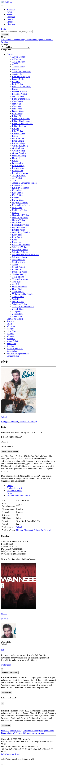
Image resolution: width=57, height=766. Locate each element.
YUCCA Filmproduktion (23, 306)
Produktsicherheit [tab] (14, 488)
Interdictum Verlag (20, 173)
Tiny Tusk (16, 282)
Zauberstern (17, 314)
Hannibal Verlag (19, 155)
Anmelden (39, 733)
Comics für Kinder (15, 319)
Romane (10, 321)
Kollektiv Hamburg (20, 188)
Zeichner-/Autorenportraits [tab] (18, 495)
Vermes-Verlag (18, 296)
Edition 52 (16, 116)
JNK (14, 180)
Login (3, 29)
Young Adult (12, 341)
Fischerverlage (18, 143)
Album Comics (18, 57)
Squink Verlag (18, 267)
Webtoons (11, 338)
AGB (14, 733)
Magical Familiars (20, 202)
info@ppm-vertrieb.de (10, 754)
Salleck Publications (21, 244)
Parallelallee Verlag (20, 225)
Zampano (16, 311)
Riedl (14, 240)
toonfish (15, 284)
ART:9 (15, 64)
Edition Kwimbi (19, 126)
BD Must (16, 81)
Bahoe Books (18, 79)
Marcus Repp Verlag (21, 205)
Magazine (11, 326)
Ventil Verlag (18, 291)
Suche (4, 31)
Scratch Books (18, 259)
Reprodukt (16, 235)
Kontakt (21, 733)
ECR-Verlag (17, 113)
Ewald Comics (18, 133)
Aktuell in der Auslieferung (13, 39)
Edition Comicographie (22, 121)
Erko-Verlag (17, 131)
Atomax (15, 69)
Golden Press (18, 148)
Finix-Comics (18, 141)
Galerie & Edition (20, 146)
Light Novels (12, 331)
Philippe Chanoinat (9, 421)
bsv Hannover (18, 96)
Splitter (15, 264)
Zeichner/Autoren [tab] (14, 490)
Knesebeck (17, 185)
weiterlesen (6, 665)
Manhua (10, 336)
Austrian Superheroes (21, 71)
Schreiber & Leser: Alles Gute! (25, 254)
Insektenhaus (18, 168)
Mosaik (15, 212)
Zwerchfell (17, 316)
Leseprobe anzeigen (10, 451)
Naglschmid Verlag (20, 215)
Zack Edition (18, 309)
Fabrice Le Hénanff (28, 421)
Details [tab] (10, 485)
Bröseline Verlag (19, 94)
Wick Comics (18, 301)
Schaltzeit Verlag (19, 247)
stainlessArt (17, 269)
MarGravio (17, 207)
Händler (10, 19)
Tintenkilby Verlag (20, 279)
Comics (10, 54)
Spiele (9, 324)
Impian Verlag (18, 165)
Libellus (15, 198)
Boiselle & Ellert (19, 91)
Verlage (10, 22)
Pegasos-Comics (19, 227)
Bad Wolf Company (21, 76)
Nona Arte (16, 222)
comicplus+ (17, 104)
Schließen (6, 726)
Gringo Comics (19, 153)
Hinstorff (16, 158)
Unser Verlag (18, 289)
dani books (17, 109)
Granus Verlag (18, 151)
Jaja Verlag (17, 178)
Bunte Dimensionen (21, 99)
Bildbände (11, 343)
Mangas (10, 329)
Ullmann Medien (19, 286)
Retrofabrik (17, 237)
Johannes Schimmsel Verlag (24, 183)
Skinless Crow (18, 262)
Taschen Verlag (19, 274)
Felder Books (18, 138)
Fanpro (15, 136)
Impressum (30, 733)
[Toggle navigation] (2, 5)
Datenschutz (6, 733)
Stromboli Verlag (19, 272)
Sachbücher (12, 351)
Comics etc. (17, 106)
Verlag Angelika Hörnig (22, 294)
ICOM (15, 160)
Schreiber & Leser (20, 252)
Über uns (11, 24)
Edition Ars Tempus (21, 118)
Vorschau (11, 17)
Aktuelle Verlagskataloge (17, 353)
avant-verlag (17, 74)
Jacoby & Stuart (19, 175)
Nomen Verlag (18, 220)
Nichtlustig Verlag (20, 217)
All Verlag (16, 59)
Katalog (10, 14)
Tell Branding (18, 277)
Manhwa (10, 333)
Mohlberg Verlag (19, 210)
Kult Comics (17, 193)
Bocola (15, 89)
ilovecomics (17, 163)
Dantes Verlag (18, 111)
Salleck (4, 417)
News (9, 12)
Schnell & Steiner (20, 249)
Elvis (2, 650)
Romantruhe (17, 242)
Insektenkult (17, 170)
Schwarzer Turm (19, 257)
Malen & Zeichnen (15, 348)
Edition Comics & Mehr (22, 123)
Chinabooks (17, 101)
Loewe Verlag (18, 200)
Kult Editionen (18, 195)
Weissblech (17, 299)
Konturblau (17, 190)
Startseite (11, 9)
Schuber (10, 346)
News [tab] (9, 493)
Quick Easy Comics (21, 232)
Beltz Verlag (17, 84)
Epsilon (15, 128)
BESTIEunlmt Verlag (21, 86)
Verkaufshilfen (13, 356)
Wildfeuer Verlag (19, 304)
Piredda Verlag (18, 230)
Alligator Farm (18, 62)
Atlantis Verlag (18, 67)
